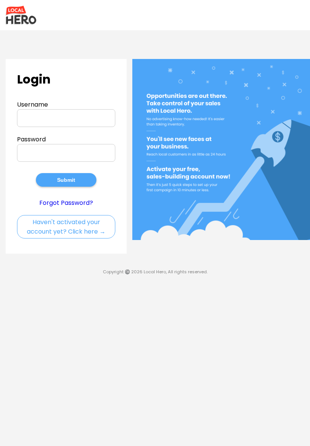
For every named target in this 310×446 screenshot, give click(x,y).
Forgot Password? (66, 202)
